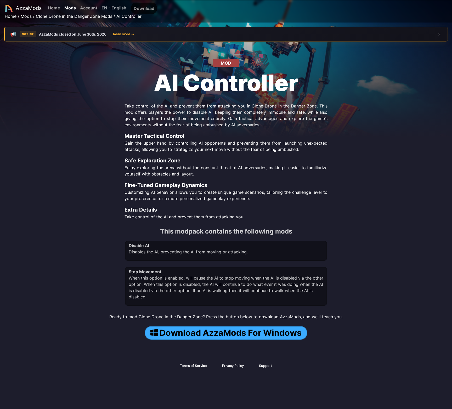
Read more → (123, 34)
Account (88, 7)
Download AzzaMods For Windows (231, 333)
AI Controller (129, 16)
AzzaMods (29, 8)
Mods (70, 7)
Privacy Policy (233, 365)
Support (265, 365)
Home (54, 7)
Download (144, 8)
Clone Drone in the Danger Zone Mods (74, 16)
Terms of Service (193, 365)
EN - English (113, 7)
